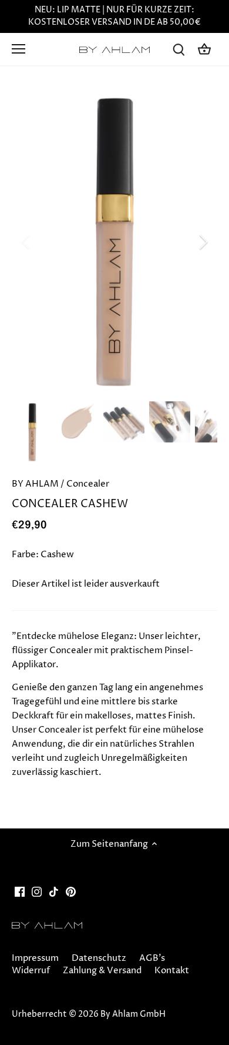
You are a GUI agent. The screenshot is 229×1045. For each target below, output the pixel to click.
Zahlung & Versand (102, 970)
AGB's (152, 958)
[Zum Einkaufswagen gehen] (204, 49)
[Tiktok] (54, 891)
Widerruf (31, 970)
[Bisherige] (26, 242)
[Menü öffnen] (18, 49)
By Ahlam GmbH (133, 1014)
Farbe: (25, 554)
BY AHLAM (35, 484)
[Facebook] (20, 891)
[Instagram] (37, 891)
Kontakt (171, 970)
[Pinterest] (71, 891)
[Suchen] (178, 49)
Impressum (35, 958)
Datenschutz (99, 958)
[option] (114, 242)
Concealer (87, 484)
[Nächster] (202, 242)
